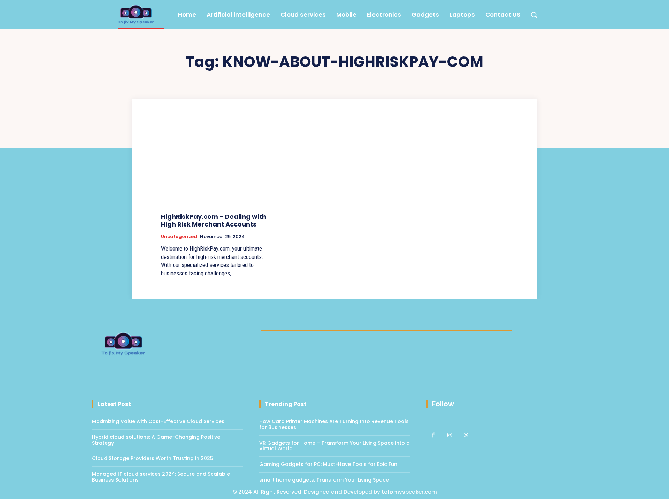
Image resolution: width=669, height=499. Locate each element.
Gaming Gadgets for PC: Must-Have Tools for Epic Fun (328, 464)
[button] (533, 14)
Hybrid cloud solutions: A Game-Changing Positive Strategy (156, 439)
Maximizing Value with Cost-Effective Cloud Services (158, 421)
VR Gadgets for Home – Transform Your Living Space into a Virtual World (334, 445)
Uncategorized (179, 236)
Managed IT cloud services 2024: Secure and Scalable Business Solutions (161, 476)
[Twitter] (466, 435)
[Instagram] (449, 435)
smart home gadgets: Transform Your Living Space (324, 479)
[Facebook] (433, 435)
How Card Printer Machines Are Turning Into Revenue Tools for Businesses (334, 424)
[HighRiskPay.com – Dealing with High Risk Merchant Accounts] (215, 166)
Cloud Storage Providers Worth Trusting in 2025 (152, 458)
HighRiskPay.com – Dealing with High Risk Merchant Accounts (213, 220)
